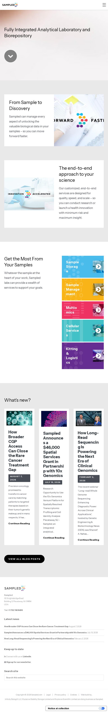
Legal (48, 695)
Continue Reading (19, 523)
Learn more (17, 301)
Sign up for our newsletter (18, 662)
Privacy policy (60, 695)
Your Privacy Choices (85, 708)
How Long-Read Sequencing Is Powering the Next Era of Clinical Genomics (88, 452)
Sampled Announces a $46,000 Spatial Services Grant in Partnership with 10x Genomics (53, 454)
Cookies (73, 695)
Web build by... (86, 695)
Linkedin (27, 656)
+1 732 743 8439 (15, 610)
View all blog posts (24, 559)
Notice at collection (58, 708)
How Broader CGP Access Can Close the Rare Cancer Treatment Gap (18, 451)
